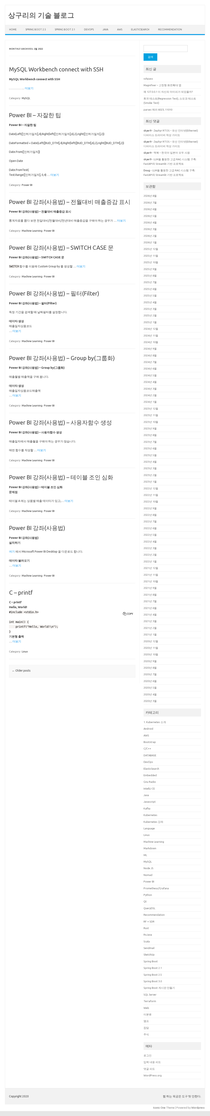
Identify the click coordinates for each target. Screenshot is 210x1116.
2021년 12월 (151, 568)
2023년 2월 (150, 475)
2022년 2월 (150, 554)
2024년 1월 (150, 401)
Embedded (150, 775)
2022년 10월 (151, 501)
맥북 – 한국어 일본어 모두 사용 (172, 152)
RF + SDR (149, 921)
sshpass (148, 78)
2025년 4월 (150, 302)
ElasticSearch (140, 29)
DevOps (89, 29)
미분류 (148, 1014)
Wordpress (198, 1107)
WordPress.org (153, 1075)
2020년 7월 (150, 674)
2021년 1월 (150, 634)
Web (146, 1007)
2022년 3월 (150, 548)
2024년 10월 (151, 342)
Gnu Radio (150, 781)
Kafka (147, 808)
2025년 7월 (150, 282)
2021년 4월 (150, 614)
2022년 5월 (150, 534)
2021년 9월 (150, 587)
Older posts (21, 670)
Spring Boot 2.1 (65, 29)
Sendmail (149, 948)
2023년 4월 (150, 461)
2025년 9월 (150, 269)
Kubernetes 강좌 (153, 821)
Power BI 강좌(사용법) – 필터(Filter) (54, 293)
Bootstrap (150, 742)
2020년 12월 (151, 641)
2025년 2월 (150, 315)
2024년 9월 (150, 348)
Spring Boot (151, 961)
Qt (145, 901)
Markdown (150, 848)
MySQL (26, 98)
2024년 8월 (150, 355)
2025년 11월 (151, 255)
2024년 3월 (150, 388)
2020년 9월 (150, 661)
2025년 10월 (151, 262)
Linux (25, 651)
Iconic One (159, 1107)
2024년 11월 (151, 335)
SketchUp (149, 954)
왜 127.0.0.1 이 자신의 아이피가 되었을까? (168, 91)
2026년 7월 (150, 202)
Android (148, 728)
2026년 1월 (150, 242)
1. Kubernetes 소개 (155, 722)
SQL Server (150, 994)
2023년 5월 (150, 455)
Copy (130, 613)
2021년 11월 (151, 574)
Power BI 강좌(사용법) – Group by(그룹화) (62, 358)
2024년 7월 (150, 362)
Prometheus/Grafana (156, 888)
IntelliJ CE (149, 788)
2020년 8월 (150, 667)
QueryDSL (149, 908)
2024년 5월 (150, 375)
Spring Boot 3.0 (153, 981)
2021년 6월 (150, 608)
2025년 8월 (150, 275)
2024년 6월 (150, 368)
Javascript (150, 801)
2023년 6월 (150, 448)
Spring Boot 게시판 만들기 (159, 987)
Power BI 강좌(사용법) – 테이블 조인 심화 (61, 477)
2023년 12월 (151, 408)
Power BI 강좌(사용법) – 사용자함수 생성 (60, 422)
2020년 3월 (150, 700)
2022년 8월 (150, 514)
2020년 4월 (150, 694)
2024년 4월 (150, 381)
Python (148, 894)
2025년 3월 (150, 308)
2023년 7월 (150, 441)
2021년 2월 (150, 627)
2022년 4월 (150, 541)
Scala (147, 941)
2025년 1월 (150, 322)
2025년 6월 (150, 288)
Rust (146, 928)
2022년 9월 (150, 508)
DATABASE (150, 755)
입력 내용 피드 (152, 1062)
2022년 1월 (150, 561)
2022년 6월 (150, 528)
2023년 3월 (150, 468)
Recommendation (170, 29)
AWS (119, 29)
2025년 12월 (151, 248)
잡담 (146, 1027)
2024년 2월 (150, 395)
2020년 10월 (151, 654)
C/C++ (147, 748)
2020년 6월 (150, 681)
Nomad (148, 874)
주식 (146, 1034)
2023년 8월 (150, 435)
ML (145, 855)
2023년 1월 (150, 481)
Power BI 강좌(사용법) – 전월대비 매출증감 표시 (69, 202)
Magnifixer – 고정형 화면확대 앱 (162, 85)
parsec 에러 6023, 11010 (158, 109)
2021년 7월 (150, 601)
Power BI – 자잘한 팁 (35, 115)
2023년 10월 (151, 421)
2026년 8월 (150, 195)
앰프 (146, 1021)
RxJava (148, 934)
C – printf (21, 592)
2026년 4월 (150, 222)
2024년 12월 (151, 328)
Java (105, 29)
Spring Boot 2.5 (35, 29)
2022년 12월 (151, 488)
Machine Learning (32, 230)
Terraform (150, 1001)
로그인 (148, 1055)
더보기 (29, 88)
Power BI (27, 184)
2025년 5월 (150, 295)
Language (149, 828)
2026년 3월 (150, 229)
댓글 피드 (149, 1068)
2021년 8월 (150, 594)
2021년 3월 (150, 621)
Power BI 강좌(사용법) (37, 528)
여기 (12, 551)
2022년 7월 (150, 521)
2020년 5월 (150, 687)
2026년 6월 (150, 209)
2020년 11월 (151, 647)
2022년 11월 (151, 494)
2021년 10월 (151, 581)
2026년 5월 (150, 215)
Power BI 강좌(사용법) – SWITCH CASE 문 (61, 247)
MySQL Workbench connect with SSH (56, 69)
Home (13, 29)
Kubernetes (150, 815)
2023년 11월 (151, 415)
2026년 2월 (150, 235)
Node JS (148, 868)
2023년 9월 (150, 428)
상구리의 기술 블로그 (41, 15)
